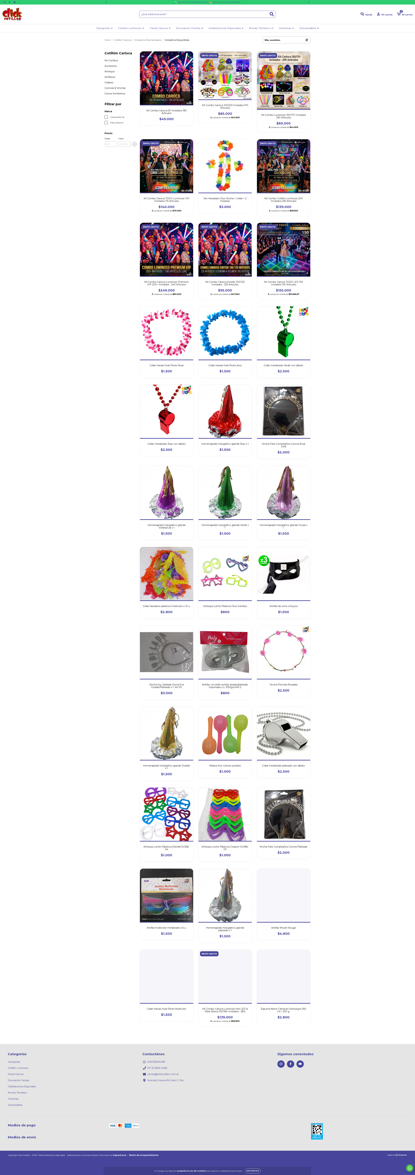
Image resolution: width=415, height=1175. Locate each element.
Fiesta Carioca (159, 28)
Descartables (308, 28)
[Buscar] (272, 14)
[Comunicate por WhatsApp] (409, 1168)
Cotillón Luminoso (130, 28)
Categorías (103, 28)
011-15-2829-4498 (157, 1068)
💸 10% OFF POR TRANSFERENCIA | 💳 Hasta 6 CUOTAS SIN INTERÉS (208, 2)
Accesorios (111, 66)
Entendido (253, 1171)
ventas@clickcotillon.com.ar (163, 1074)
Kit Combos (111, 60)
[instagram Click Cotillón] (4, 2)
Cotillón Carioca (122, 40)
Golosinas (285, 28)
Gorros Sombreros (115, 93)
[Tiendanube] (397, 1155)
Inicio (108, 40)
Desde (107, 138)
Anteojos (110, 71)
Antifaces (110, 77)
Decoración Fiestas (188, 28)
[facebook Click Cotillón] (9, 2)
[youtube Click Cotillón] (14, 2)
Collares (109, 82)
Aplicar (134, 144)
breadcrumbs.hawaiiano (148, 40)
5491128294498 (156, 1061)
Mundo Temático (260, 28)
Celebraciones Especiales (225, 28)
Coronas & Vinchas (115, 88)
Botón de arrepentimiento (144, 1155)
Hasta (121, 138)
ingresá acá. (119, 1155)
